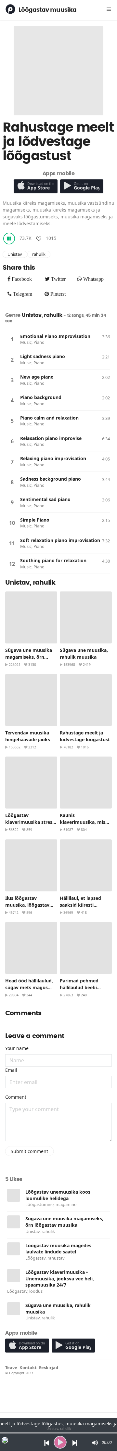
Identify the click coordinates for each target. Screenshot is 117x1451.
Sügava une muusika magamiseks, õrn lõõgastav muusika (28, 657)
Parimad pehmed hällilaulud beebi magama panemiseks (84, 987)
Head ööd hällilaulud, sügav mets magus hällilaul (29, 987)
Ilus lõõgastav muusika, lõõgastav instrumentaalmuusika (31, 905)
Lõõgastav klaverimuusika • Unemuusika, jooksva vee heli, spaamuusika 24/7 (59, 1278)
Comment (15, 1097)
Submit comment (29, 1151)
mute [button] (94, 1442)
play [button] (60, 1442)
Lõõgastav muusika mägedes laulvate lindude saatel (58, 1248)
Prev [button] (45, 1442)
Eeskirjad (48, 1367)
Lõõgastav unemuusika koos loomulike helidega (57, 1195)
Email (11, 1070)
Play (12, 339)
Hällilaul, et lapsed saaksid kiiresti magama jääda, (80, 905)
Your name (17, 1048)
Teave (11, 1367)
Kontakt (28, 1367)
